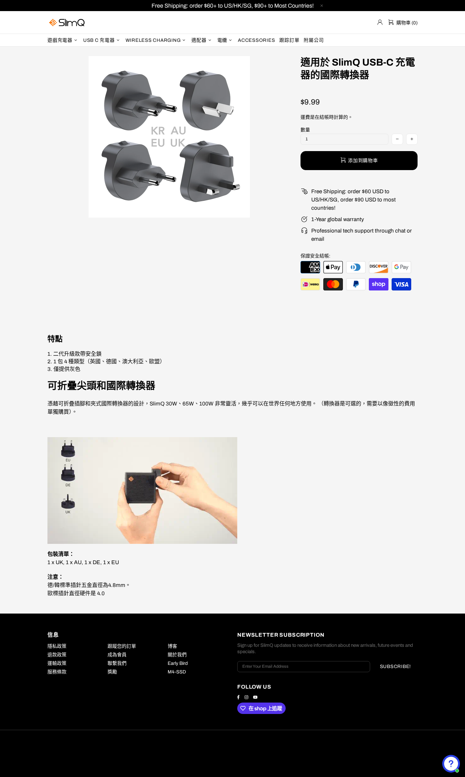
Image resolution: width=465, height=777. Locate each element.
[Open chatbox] (451, 764)
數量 (305, 129)
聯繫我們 (117, 663)
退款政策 (56, 654)
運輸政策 (56, 663)
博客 (172, 646)
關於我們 (177, 654)
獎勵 (112, 671)
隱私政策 (56, 646)
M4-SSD (177, 671)
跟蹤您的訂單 (122, 646)
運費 (305, 117)
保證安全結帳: (315, 255)
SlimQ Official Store (67, 22)
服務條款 (56, 671)
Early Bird (178, 663)
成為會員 (117, 654)
